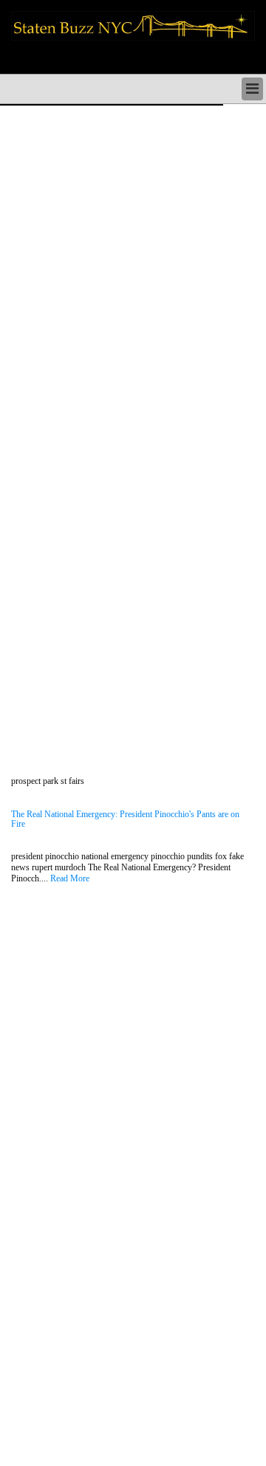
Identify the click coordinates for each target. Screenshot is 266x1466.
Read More (69, 878)
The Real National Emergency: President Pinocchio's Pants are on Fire (125, 819)
